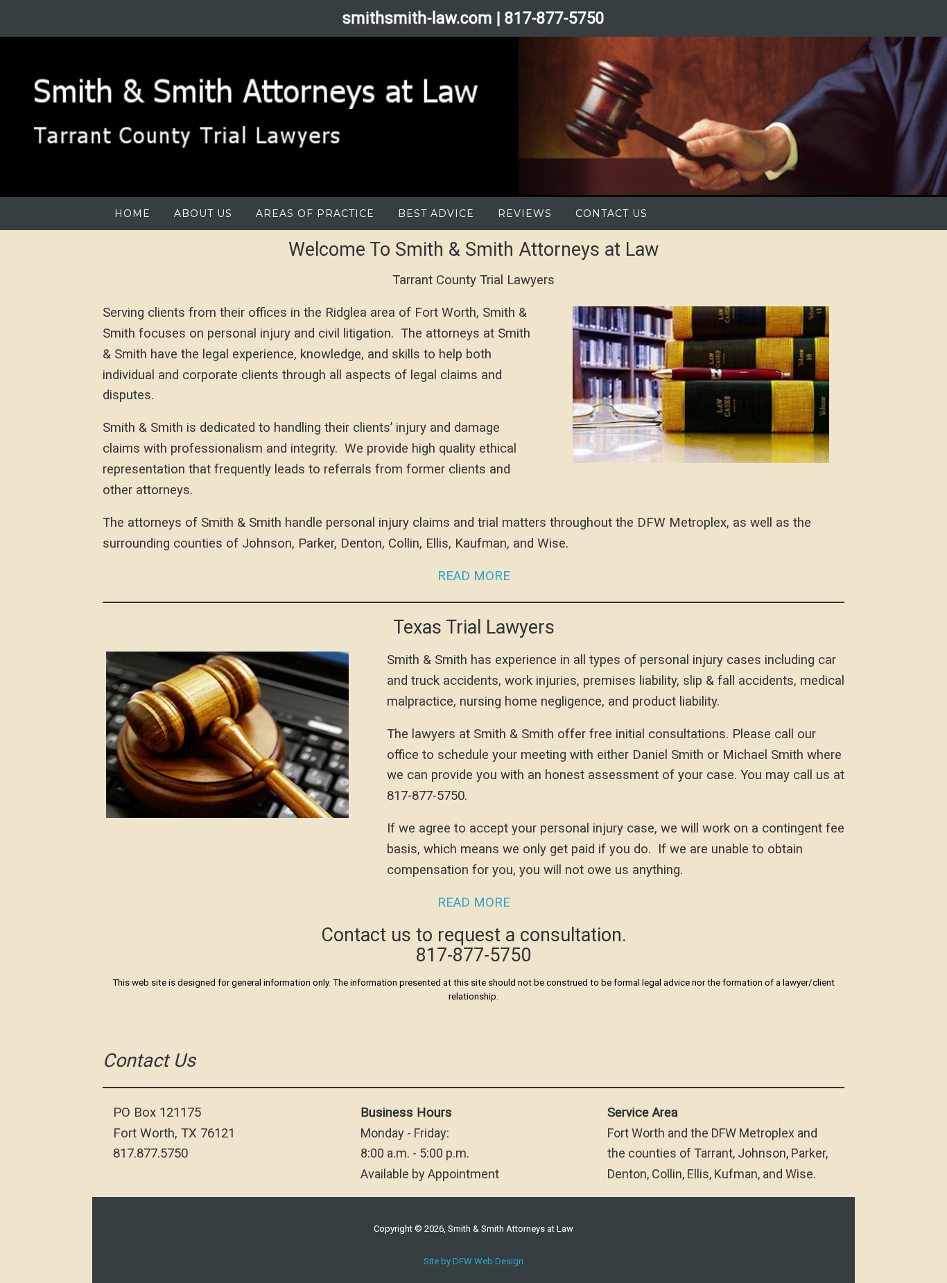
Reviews (525, 213)
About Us (203, 213)
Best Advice (436, 213)
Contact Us (611, 213)
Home (132, 213)
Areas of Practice (315, 213)
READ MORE (473, 576)
